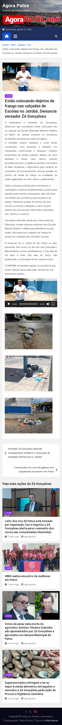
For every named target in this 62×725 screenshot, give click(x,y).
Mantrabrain (52, 720)
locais (9, 96)
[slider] (28, 304)
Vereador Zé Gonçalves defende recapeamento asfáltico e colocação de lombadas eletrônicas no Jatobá (29, 452)
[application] (31, 292)
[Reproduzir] (8, 304)
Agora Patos (15, 5)
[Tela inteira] (53, 304)
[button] (31, 292)
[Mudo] (48, 304)
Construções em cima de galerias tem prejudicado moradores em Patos (34, 469)
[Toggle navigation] (15, 36)
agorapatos (30, 536)
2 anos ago (13, 536)
